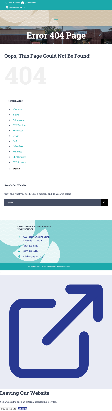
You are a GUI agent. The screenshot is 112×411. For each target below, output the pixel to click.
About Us (17, 109)
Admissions (19, 119)
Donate (16, 168)
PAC (15, 141)
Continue (22, 408)
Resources (18, 130)
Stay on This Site (8, 409)
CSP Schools (19, 162)
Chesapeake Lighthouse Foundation (58, 267)
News (16, 114)
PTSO (16, 135)
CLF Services (19, 156)
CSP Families (19, 125)
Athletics (17, 151)
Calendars (18, 146)
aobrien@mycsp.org (33, 256)
